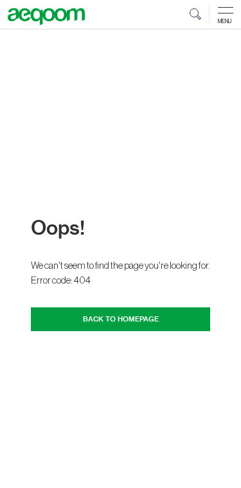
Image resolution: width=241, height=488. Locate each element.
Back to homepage (121, 319)
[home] (46, 17)
